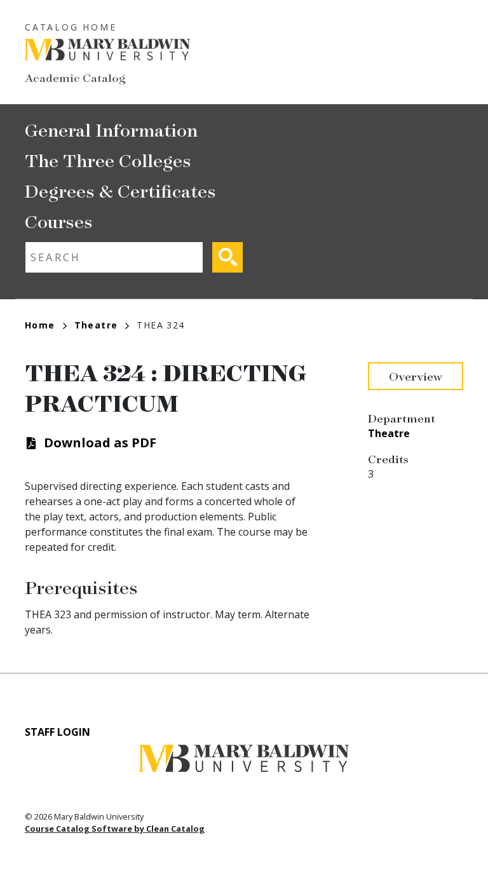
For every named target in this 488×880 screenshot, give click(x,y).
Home (40, 325)
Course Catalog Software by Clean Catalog (115, 828)
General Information (111, 129)
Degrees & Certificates (120, 190)
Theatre (96, 325)
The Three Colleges (108, 159)
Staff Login (57, 732)
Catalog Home (71, 27)
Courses (59, 220)
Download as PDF (100, 442)
